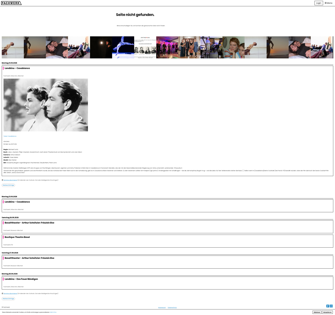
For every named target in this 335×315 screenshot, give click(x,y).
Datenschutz (172, 308)
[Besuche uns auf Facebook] (327, 306)
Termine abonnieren (10, 180)
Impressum (162, 308)
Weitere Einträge (8, 185)
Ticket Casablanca (9, 136)
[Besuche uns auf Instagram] (331, 306)
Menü (329, 3)
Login (318, 3)
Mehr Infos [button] (53, 312)
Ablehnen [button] (317, 312)
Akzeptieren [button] (327, 312)
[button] (167, 121)
